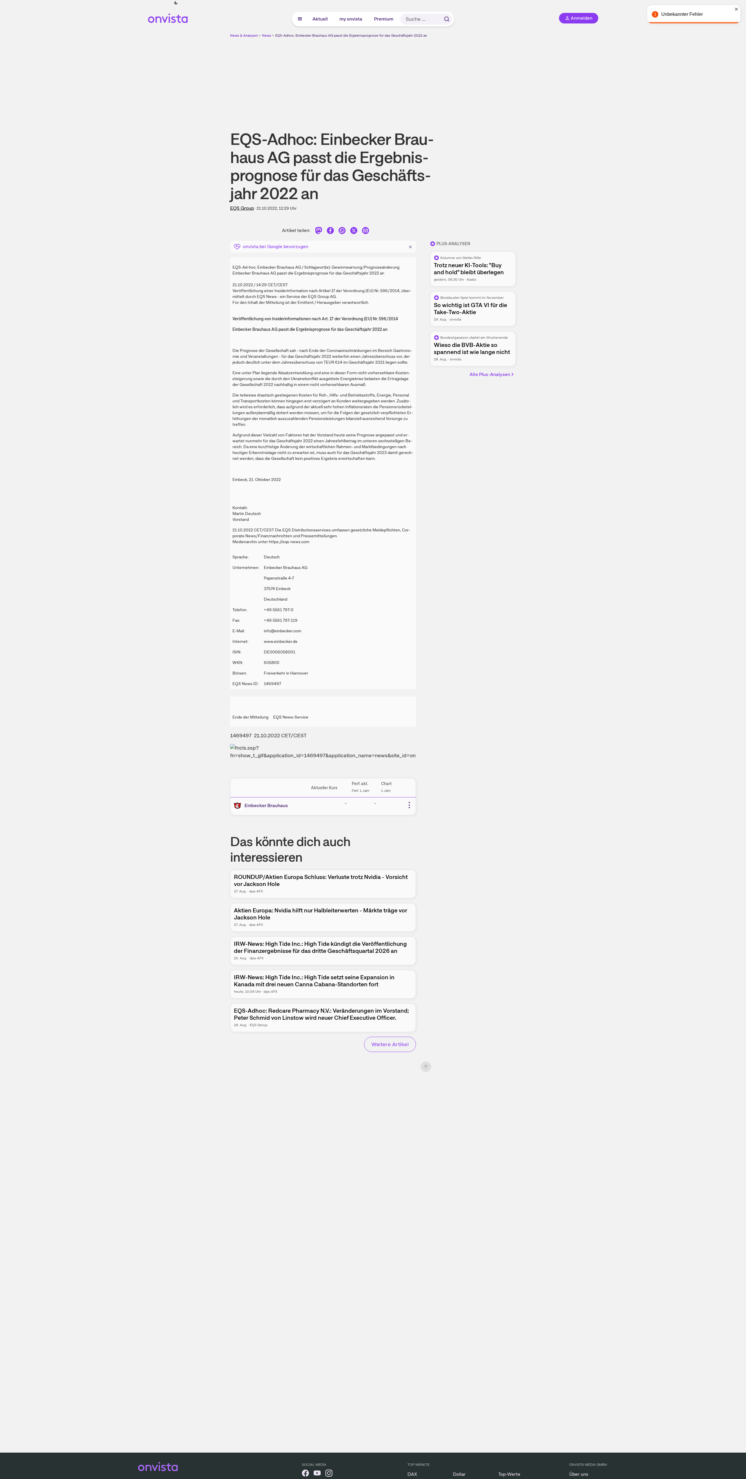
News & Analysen (244, 35)
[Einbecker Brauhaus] (238, 805)
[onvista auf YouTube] (317, 1474)
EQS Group (242, 208)
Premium (384, 19)
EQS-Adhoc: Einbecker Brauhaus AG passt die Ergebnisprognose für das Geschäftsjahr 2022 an (351, 35)
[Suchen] (447, 19)
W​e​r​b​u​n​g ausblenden (423, 79)
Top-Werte (509, 1474)
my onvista (351, 19)
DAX (412, 1474)
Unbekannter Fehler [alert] (682, 14)
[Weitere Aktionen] (409, 805)
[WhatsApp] (342, 231)
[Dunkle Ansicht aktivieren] (176, 3)
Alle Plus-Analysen (490, 374)
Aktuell (320, 19)
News (266, 35)
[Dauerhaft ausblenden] (410, 246)
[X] (353, 231)
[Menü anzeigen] (300, 19)
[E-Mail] (365, 231)
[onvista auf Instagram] (328, 1474)
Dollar (459, 1474)
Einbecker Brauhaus (266, 805)
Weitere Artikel (390, 1044)
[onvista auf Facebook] (305, 1474)
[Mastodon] (318, 231)
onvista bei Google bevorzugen (275, 246)
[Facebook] (330, 231)
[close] (737, 9)
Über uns (578, 1474)
